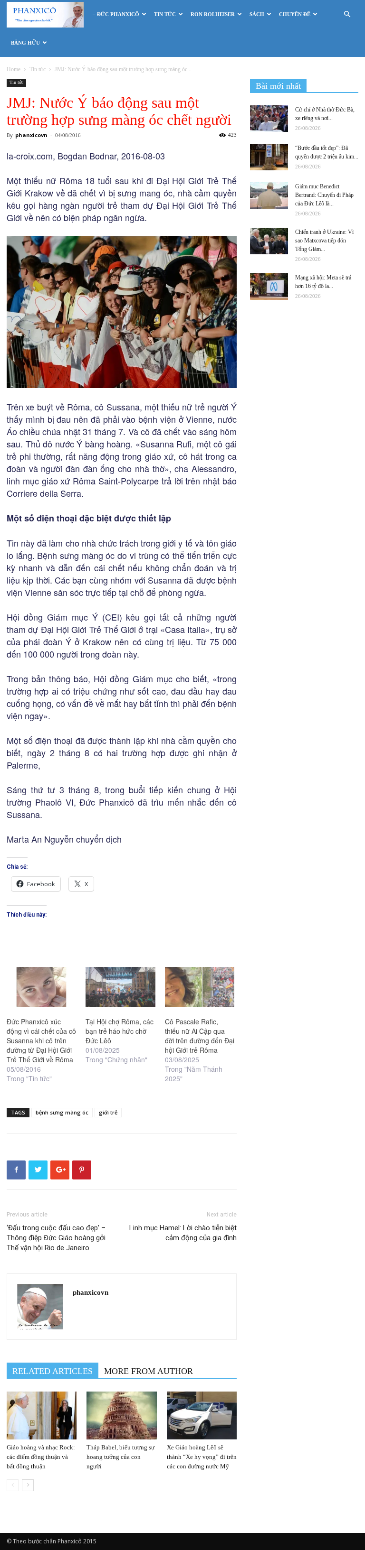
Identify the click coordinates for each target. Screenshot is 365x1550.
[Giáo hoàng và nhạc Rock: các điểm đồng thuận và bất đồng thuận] (42, 1415)
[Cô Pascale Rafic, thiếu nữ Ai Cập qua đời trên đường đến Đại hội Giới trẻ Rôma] (199, 987)
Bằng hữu (25, 43)
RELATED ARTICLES (52, 1371)
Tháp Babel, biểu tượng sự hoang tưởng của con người (120, 1457)
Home (13, 69)
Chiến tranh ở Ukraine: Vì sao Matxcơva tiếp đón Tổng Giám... (324, 240)
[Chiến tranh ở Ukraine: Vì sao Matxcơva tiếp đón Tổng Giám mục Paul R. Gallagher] (269, 241)
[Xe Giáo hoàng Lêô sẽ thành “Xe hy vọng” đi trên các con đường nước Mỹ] (202, 1415)
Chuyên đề (294, 14)
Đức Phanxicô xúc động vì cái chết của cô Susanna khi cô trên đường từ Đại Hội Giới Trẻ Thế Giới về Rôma (41, 1040)
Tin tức (165, 14)
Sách (257, 14)
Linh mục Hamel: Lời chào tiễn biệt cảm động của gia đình (183, 1233)
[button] (347, 14)
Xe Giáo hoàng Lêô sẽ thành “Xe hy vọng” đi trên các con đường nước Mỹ (202, 1457)
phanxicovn (31, 135)
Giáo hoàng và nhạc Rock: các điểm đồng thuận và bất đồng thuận (41, 1457)
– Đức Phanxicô (116, 14)
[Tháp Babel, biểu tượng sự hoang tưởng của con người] (121, 1415)
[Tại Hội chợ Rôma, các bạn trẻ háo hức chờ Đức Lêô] (120, 987)
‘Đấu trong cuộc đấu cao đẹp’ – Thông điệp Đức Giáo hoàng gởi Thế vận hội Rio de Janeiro (56, 1238)
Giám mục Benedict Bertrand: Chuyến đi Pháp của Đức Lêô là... (324, 195)
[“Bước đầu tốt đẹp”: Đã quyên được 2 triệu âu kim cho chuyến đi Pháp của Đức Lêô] (269, 157)
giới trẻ (108, 1112)
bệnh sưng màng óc (62, 1112)
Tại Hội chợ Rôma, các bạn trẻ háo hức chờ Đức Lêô (120, 1031)
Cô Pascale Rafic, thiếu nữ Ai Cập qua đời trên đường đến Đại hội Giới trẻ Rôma (199, 1036)
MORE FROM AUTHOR (148, 1371)
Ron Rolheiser (213, 14)
